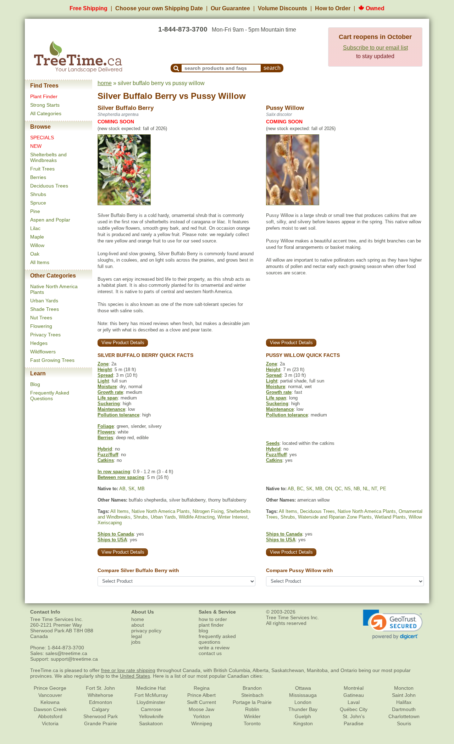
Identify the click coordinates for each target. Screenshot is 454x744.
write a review (214, 647)
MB (141, 488)
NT (374, 488)
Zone (103, 364)
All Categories (45, 113)
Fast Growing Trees (52, 360)
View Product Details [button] (122, 342)
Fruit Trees (42, 169)
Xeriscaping (110, 522)
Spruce (38, 203)
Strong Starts (45, 105)
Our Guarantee (230, 8)
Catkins (106, 460)
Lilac (35, 228)
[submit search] (176, 68)
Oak (34, 254)
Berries (38, 177)
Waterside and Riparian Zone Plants (335, 517)
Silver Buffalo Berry (137, 96)
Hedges (39, 343)
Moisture (107, 386)
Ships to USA (112, 539)
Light (103, 381)
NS (347, 488)
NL (366, 488)
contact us (210, 653)
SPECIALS (42, 137)
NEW (35, 146)
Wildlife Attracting (197, 517)
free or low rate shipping (128, 670)
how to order (213, 619)
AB (122, 488)
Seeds (272, 443)
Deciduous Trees (49, 186)
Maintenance (111, 409)
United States (135, 676)
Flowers (106, 432)
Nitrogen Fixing (208, 511)
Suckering (109, 403)
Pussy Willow (218, 96)
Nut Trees (41, 317)
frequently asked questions (217, 639)
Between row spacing (121, 477)
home (105, 83)
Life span (108, 398)
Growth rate (110, 392)
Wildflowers (43, 351)
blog (203, 630)
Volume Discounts (282, 8)
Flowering (41, 326)
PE (383, 488)
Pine (35, 211)
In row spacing (114, 471)
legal (136, 636)
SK (131, 488)
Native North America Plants (161, 511)
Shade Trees (44, 309)
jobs (135, 642)
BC (300, 488)
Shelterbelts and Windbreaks (48, 157)
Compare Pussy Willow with (299, 570)
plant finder (211, 625)
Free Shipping (88, 8)
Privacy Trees (45, 334)
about (137, 625)
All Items (39, 262)
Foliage (106, 426)
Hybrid (105, 449)
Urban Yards (44, 300)
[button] (393, 624)
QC (338, 488)
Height (105, 369)
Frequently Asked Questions (49, 395)
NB (357, 488)
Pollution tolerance (118, 415)
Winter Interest (232, 517)
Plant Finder (43, 96)
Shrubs (38, 194)
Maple (37, 237)
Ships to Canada (116, 534)
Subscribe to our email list (375, 48)
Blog (35, 384)
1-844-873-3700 (182, 29)
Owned (374, 8)
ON (328, 488)
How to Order (332, 8)
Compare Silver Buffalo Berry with (138, 570)
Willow (37, 245)
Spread (105, 375)
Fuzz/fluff (108, 454)
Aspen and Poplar (50, 220)
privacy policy (146, 630)
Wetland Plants (390, 517)
